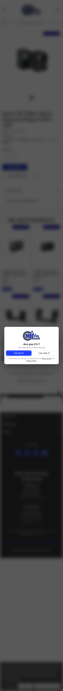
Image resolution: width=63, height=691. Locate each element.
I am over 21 (19, 353)
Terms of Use (46, 359)
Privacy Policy (31, 361)
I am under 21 (44, 353)
